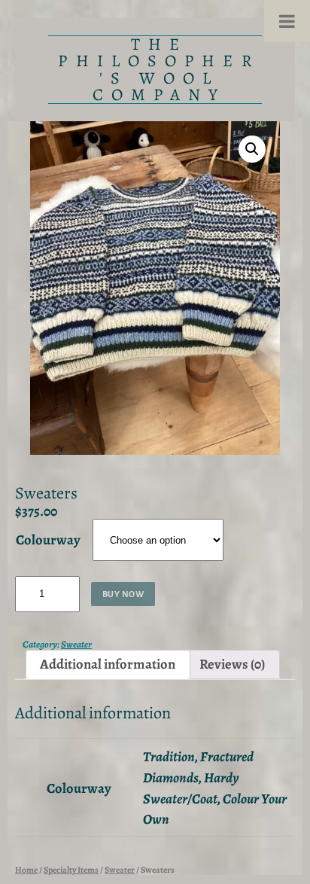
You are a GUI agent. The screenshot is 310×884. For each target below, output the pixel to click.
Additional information (107, 663)
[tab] (108, 664)
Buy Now (123, 594)
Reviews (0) (232, 663)
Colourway (48, 539)
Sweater (76, 644)
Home (26, 870)
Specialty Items (71, 870)
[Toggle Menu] (287, 21)
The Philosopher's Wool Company (159, 69)
